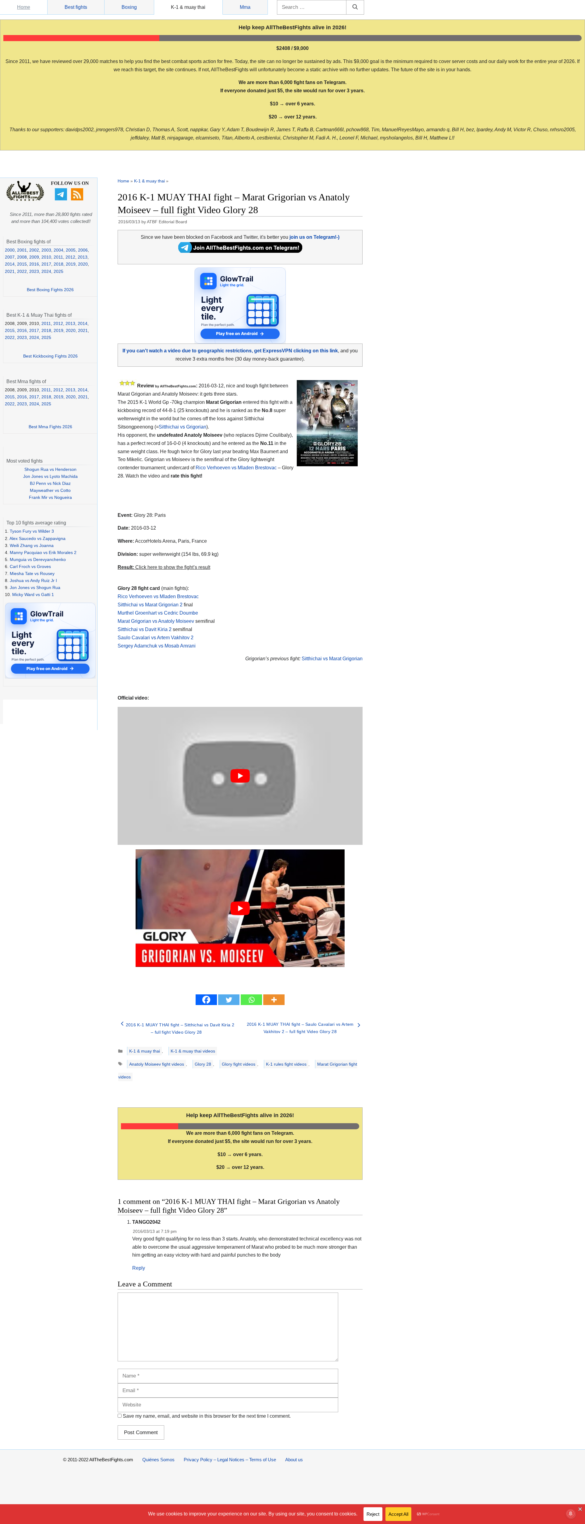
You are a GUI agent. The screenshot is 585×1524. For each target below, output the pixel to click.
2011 (58, 257)
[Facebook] (206, 999)
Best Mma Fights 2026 (50, 426)
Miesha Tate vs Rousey (32, 573)
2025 (58, 271)
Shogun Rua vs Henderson (50, 469)
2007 (10, 257)
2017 (46, 264)
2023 (34, 271)
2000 (10, 250)
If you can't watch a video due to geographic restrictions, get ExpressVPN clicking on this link (230, 350)
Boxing (129, 7)
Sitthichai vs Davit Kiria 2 (145, 629)
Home (23, 7)
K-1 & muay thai (188, 7)
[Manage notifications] (571, 1514)
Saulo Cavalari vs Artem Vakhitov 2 (155, 637)
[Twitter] (228, 999)
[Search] (355, 7)
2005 (71, 250)
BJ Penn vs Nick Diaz (50, 483)
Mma (245, 7)
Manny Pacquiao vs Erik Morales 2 (43, 552)
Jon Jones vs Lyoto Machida (50, 476)
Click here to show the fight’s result (164, 567)
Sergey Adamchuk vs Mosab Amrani (157, 645)
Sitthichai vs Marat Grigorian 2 (150, 604)
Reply (138, 1268)
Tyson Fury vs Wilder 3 (32, 531)
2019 (71, 264)
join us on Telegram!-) (314, 237)
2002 (34, 250)
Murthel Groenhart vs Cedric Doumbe (158, 613)
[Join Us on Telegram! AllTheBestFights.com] (240, 251)
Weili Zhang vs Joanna (32, 545)
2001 (22, 250)
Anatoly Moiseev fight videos (156, 1064)
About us (294, 1459)
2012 (70, 257)
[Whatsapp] (251, 999)
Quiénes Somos (158, 1459)
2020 (83, 264)
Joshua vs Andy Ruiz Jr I (33, 580)
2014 (10, 264)
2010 (46, 257)
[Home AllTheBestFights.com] (25, 199)
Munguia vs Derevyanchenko (38, 559)
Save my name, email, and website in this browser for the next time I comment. (207, 1416)
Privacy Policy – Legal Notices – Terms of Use (230, 1459)
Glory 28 (203, 1064)
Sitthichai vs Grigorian (182, 426)
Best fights (76, 7)
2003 (46, 250)
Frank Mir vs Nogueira (50, 497)
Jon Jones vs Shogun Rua (35, 587)
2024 (46, 271)
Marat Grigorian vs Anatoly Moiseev (156, 621)
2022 (22, 271)
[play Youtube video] (240, 776)
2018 (58, 264)
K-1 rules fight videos (286, 1064)
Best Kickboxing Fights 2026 (50, 356)
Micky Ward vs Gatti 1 (33, 594)
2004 (58, 250)
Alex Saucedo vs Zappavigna (37, 538)
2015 (22, 264)
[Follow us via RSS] (78, 198)
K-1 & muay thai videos (193, 1051)
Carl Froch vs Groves (30, 566)
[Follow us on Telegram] (62, 198)
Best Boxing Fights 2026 (50, 289)
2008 (22, 257)
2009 (34, 257)
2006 (83, 250)
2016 (34, 264)
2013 (82, 257)
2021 (10, 271)
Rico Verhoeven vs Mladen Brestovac (236, 467)
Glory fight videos (238, 1064)
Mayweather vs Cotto (50, 490)
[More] (274, 999)
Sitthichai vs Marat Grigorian (332, 658)
